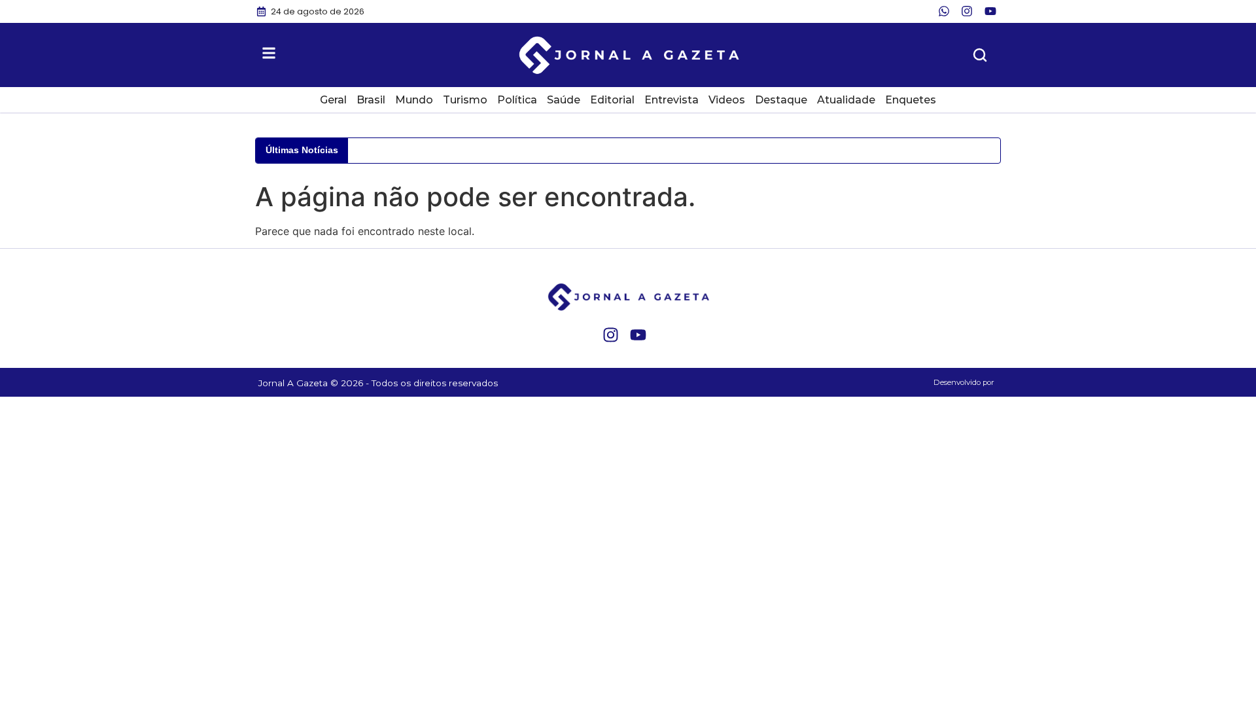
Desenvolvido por (963, 382)
